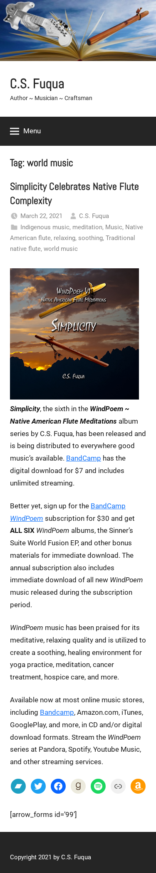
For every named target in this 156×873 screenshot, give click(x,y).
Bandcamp (57, 712)
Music (113, 227)
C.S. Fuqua (37, 83)
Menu (32, 131)
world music (61, 249)
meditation (87, 227)
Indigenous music (44, 227)
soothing (90, 238)
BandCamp (83, 458)
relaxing (64, 238)
